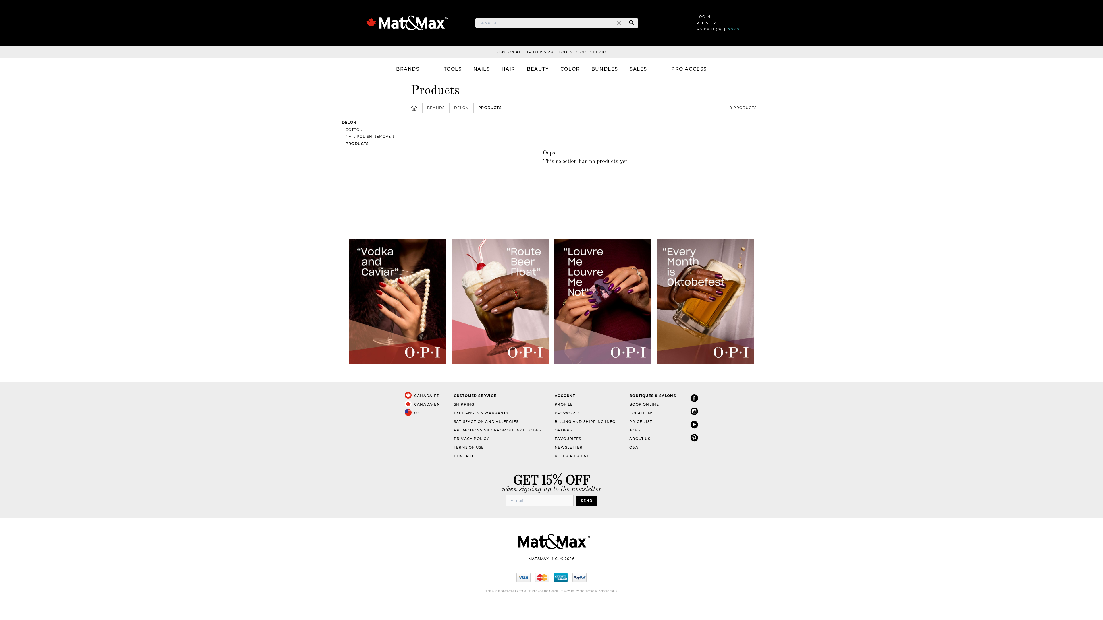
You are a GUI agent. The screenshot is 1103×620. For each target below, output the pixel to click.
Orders (563, 430)
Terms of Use (469, 447)
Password (567, 413)
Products (490, 108)
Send (587, 501)
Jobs (634, 430)
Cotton (354, 129)
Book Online (644, 404)
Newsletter (569, 447)
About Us (639, 439)
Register (706, 23)
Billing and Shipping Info (585, 421)
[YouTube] (694, 424)
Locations (641, 413)
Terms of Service (597, 591)
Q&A (633, 447)
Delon (461, 108)
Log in (704, 17)
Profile (564, 404)
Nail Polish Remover (370, 136)
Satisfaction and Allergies (486, 421)
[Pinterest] (694, 437)
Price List (640, 421)
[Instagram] (694, 411)
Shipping (464, 404)
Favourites (568, 439)
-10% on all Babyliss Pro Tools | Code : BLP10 (551, 52)
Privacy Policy (471, 439)
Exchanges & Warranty (481, 413)
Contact (464, 456)
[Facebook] (694, 398)
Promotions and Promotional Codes (497, 430)
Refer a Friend (572, 456)
